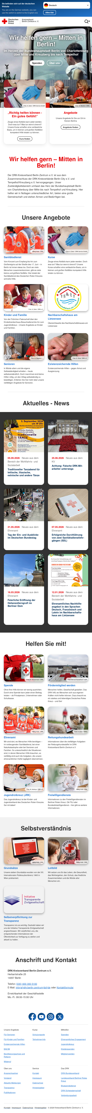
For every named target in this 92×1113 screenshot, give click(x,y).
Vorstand (7, 1078)
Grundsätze (11, 868)
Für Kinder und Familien (14, 1039)
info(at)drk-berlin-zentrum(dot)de (33, 987)
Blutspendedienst (68, 1085)
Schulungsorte (38, 1034)
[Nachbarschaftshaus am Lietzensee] (68, 297)
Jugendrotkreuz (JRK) (17, 795)
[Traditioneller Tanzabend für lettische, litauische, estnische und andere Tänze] (24, 436)
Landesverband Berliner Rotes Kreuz (74, 1079)
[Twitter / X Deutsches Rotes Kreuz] (59, 1017)
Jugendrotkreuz (67, 1044)
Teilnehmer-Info (39, 1039)
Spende (8, 685)
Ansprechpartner (11, 1073)
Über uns (54, 63)
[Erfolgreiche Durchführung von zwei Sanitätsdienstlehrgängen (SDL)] (68, 505)
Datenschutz (37, 1082)
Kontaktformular (65, 987)
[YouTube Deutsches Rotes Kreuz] (41, 1017)
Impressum (37, 1078)
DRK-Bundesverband (70, 1073)
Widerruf (7, 1061)
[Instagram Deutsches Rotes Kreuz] (50, 1017)
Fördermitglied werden (61, 685)
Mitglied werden (68, 1053)
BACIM (7, 1049)
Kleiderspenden (68, 1049)
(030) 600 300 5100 (26, 983)
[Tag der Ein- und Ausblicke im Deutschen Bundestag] (24, 505)
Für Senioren (9, 1034)
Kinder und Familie (15, 315)
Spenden (37, 63)
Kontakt (35, 1073)
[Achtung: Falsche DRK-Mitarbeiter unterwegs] (68, 436)
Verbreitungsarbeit (69, 1095)
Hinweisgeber (38, 1087)
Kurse (51, 257)
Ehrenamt (10, 737)
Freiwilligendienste (59, 795)
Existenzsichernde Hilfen (63, 364)
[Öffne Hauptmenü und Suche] (87, 21)
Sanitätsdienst (12, 257)
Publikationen (10, 1092)
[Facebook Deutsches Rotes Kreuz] (32, 1017)
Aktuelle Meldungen (12, 1082)
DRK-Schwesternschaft (71, 1090)
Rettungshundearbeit (61, 737)
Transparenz (9, 1087)
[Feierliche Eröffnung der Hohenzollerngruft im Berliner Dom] (24, 570)
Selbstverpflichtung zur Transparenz (18, 919)
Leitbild (52, 868)
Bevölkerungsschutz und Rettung (14, 1055)
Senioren (9, 364)
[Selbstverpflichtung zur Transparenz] (24, 899)
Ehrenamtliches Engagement (73, 1039)
